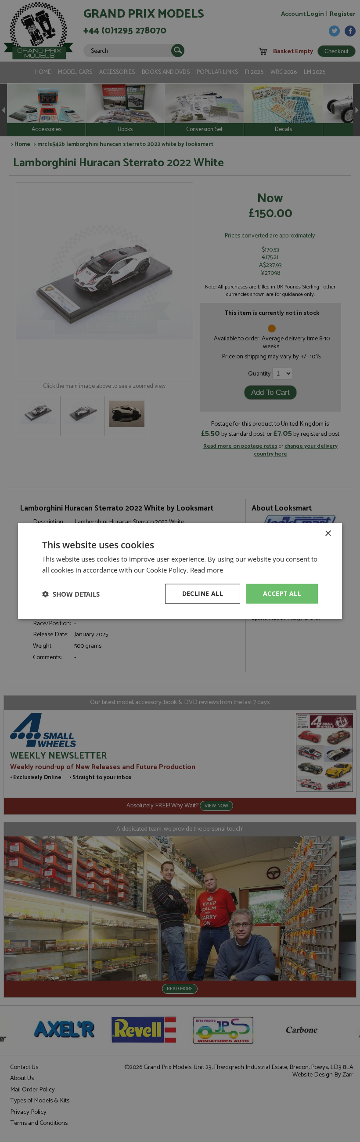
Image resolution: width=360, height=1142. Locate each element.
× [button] (327, 533)
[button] (71, 594)
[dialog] (180, 571)
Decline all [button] (202, 593)
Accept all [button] (282, 593)
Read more (206, 569)
